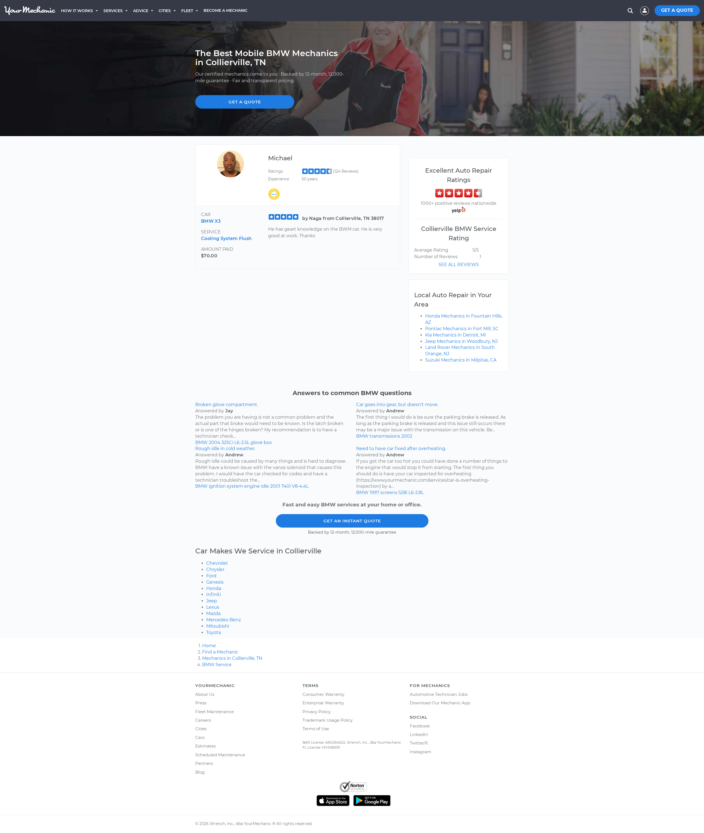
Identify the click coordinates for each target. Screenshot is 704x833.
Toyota (213, 632)
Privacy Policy (316, 711)
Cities (165, 10)
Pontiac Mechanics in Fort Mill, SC (462, 328)
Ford (211, 575)
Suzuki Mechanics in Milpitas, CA (460, 360)
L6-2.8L (416, 492)
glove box (261, 442)
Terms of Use (315, 728)
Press (200, 702)
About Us (204, 694)
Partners (204, 763)
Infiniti (213, 594)
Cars (199, 737)
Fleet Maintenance (214, 711)
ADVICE (140, 10)
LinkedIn (419, 734)
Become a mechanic (226, 10)
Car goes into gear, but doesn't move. (397, 404)
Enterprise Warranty (323, 702)
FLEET (187, 10)
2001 (275, 486)
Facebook (420, 726)
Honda (213, 588)
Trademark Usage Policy (327, 720)
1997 (374, 492)
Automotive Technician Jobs (439, 694)
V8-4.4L (300, 486)
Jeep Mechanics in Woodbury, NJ (461, 341)
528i (402, 492)
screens (388, 492)
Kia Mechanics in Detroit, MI (455, 335)
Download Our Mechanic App (440, 702)
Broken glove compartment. (226, 404)
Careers (203, 720)
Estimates (205, 746)
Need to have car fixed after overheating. (401, 448)
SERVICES (113, 10)
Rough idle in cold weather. (225, 448)
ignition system (226, 486)
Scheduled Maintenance (220, 754)
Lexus (212, 607)
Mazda (213, 613)
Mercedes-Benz (223, 619)
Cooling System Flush (226, 238)
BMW (201, 442)
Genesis (215, 582)
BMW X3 (211, 221)
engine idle (256, 486)
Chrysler (215, 569)
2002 (406, 436)
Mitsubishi (217, 626)
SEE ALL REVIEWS (458, 264)
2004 (214, 442)
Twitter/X (419, 743)
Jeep (211, 600)
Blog (200, 772)
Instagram (420, 751)
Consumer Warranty (323, 694)
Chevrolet (217, 563)
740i (286, 486)
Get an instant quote (352, 520)
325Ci (227, 442)
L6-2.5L (241, 442)
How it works (77, 10)
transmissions (385, 436)
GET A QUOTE (677, 10)
